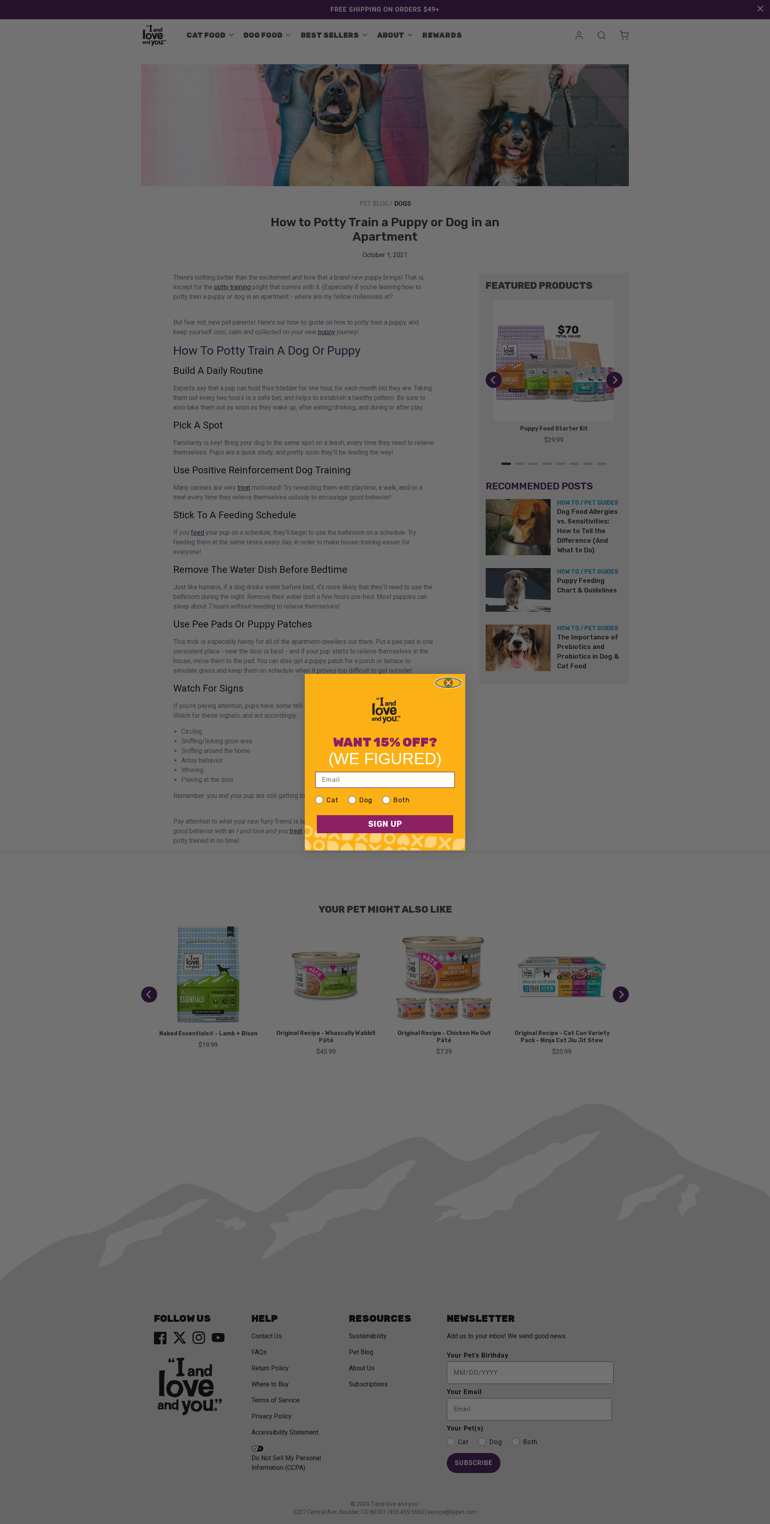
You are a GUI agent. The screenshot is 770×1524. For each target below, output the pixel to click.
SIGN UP (385, 824)
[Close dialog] (448, 683)
